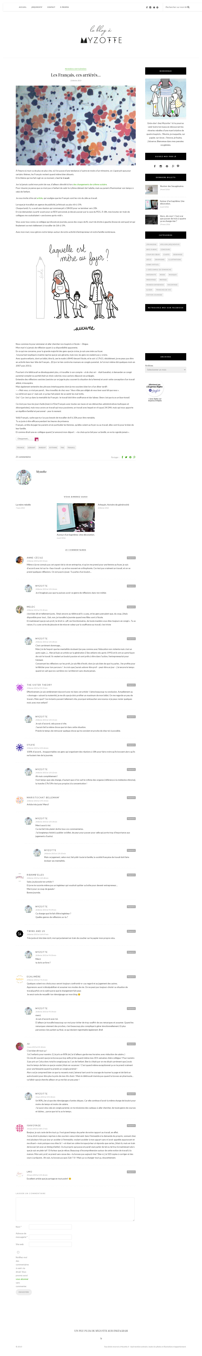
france (20, 447)
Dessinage (177, 254)
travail (71, 447)
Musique (173, 275)
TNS (62, 447)
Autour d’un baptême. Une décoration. (76, 534)
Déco (148, 259)
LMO (29, 1171)
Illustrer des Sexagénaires (172, 186)
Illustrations (174, 259)
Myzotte (41, 472)
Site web (20, 1244)
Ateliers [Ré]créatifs (169, 244)
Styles (156, 399)
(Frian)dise (151, 244)
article (40, 198)
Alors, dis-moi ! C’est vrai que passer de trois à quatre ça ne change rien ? (173, 218)
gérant (31, 447)
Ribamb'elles (35, 875)
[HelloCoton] (158, 7)
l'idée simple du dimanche (158, 270)
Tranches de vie (163, 290)
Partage (163, 280)
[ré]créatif (36, 7)
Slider (149, 290)
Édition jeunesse (154, 295)
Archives (149, 365)
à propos (64, 7)
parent (42, 447)
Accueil (23, 7)
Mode (162, 275)
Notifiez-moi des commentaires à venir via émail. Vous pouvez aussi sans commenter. (22, 1272)
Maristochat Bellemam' (43, 797)
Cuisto (166, 254)
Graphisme (160, 259)
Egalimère (34, 976)
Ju (28, 1044)
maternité (151, 275)
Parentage (151, 280)
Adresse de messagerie (21, 1235)
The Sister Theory (39, 685)
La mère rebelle (23, 504)
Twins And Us (36, 931)
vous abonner (22, 1279)
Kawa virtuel (152, 264)
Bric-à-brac (151, 249)
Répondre (131, 558)
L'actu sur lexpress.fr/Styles (155, 400)
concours (165, 249)
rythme (53, 447)
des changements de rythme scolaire (90, 184)
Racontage (173, 285)
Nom (18, 1227)
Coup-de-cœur (153, 254)
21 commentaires (23, 457)
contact (51, 7)
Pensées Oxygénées (75, 69)
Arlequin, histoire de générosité (113, 504)
